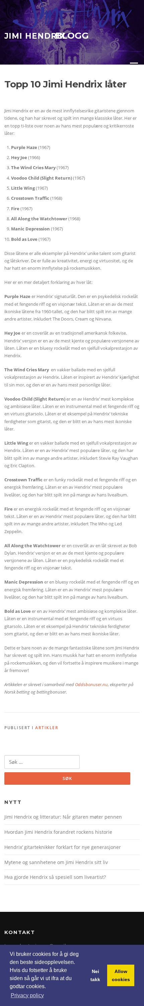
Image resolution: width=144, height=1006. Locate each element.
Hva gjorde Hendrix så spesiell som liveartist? (55, 877)
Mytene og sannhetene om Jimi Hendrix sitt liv (56, 862)
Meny (133, 66)
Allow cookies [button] (121, 975)
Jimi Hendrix (35, 36)
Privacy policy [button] (27, 995)
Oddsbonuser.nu (91, 684)
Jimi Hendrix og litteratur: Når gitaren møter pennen (63, 817)
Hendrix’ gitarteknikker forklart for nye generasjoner (62, 847)
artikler (46, 728)
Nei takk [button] (95, 975)
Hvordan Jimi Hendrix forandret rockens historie (58, 832)
